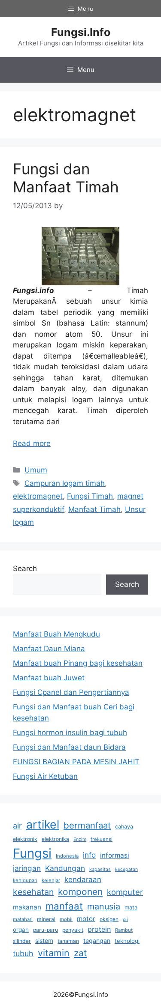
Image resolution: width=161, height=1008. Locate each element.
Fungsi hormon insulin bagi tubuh (70, 732)
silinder (22, 941)
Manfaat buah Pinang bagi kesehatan (78, 663)
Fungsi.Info (80, 32)
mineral (46, 919)
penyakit (72, 930)
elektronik (25, 839)
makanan (27, 907)
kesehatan (33, 892)
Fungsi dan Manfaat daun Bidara (69, 747)
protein (99, 929)
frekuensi (101, 839)
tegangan (96, 940)
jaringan (27, 868)
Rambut (124, 930)
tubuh (23, 953)
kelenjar (51, 880)
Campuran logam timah (64, 483)
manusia (103, 906)
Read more (32, 443)
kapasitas (100, 869)
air (17, 825)
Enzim (79, 839)
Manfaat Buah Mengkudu (56, 634)
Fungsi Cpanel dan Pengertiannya (71, 692)
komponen (80, 891)
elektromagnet (38, 496)
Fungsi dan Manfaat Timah (66, 178)
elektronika (55, 839)
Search (25, 568)
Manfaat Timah (94, 509)
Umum (35, 470)
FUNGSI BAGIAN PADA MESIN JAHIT (76, 761)
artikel (42, 824)
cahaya (124, 826)
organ (21, 929)
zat (80, 953)
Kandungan (65, 868)
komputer (125, 892)
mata (131, 907)
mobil (66, 919)
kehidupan (25, 880)
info (89, 854)
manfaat (64, 906)
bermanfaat (87, 825)
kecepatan (126, 869)
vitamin (54, 952)
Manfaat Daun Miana (49, 648)
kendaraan (82, 879)
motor (86, 919)
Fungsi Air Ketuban (45, 776)
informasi (114, 855)
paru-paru (45, 930)
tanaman (68, 941)
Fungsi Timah (90, 496)
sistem (44, 940)
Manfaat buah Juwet (49, 677)
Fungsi (32, 853)
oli (125, 919)
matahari (23, 919)
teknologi (127, 940)
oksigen (109, 919)
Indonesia (67, 856)
